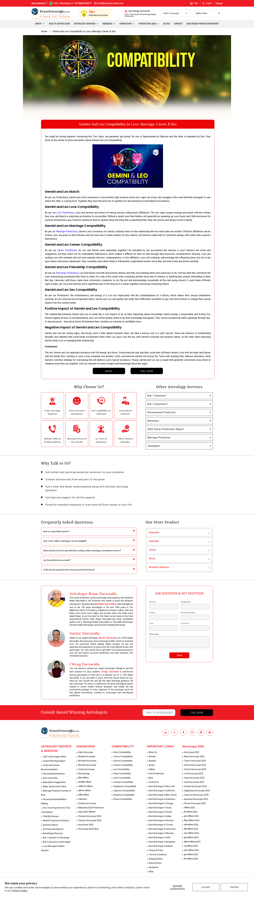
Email (109, 371)
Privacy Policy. (20, 890)
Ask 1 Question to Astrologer (56, 837)
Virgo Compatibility (122, 773)
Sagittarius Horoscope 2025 (197, 790)
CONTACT (178, 23)
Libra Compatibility (122, 778)
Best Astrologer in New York (162, 786)
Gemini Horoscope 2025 (195, 765)
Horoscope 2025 (191, 752)
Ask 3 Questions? (157, 404)
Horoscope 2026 (85, 824)
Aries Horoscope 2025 (194, 756)
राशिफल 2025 (189, 807)
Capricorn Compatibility (124, 790)
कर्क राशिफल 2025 (191, 824)
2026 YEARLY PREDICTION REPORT (202, 23)
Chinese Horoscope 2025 (89, 816)
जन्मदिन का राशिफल (85, 786)
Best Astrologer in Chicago (161, 803)
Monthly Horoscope (87, 765)
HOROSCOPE (126, 23)
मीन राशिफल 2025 (191, 859)
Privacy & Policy (156, 850)
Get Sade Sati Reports (53, 829)
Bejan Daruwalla (106, 604)
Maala (152, 558)
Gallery (152, 769)
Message (154, 634)
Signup (219, 3)
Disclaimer (153, 867)
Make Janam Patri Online (54, 786)
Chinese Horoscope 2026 (89, 820)
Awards (152, 761)
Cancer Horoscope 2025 (195, 769)
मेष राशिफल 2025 (191, 812)
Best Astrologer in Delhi (159, 837)
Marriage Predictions (67, 231)
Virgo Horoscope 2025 (194, 778)
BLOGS (166, 23)
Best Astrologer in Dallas (160, 816)
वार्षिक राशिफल (83, 795)
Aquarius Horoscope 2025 (196, 799)
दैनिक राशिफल (83, 778)
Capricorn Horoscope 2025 (196, 795)
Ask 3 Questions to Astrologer (57, 842)
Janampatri (153, 446)
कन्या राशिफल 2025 (191, 833)
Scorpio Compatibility (123, 782)
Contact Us (154, 782)
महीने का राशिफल (84, 790)
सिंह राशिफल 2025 (191, 829)
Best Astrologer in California (162, 790)
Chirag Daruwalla (110, 671)
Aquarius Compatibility (123, 795)
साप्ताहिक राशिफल (84, 782)
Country (185, 623)
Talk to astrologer (159, 712)
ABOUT (38, 23)
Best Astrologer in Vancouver (162, 829)
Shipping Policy (156, 859)
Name (152, 602)
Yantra (152, 550)
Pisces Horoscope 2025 (195, 803)
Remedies (153, 420)
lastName (186, 602)
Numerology (84, 773)
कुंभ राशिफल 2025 (191, 854)
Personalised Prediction (161, 412)
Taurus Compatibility (123, 756)
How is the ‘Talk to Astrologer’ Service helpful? (64, 541)
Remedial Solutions (159, 567)
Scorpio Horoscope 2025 (195, 786)
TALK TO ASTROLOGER (59, 23)
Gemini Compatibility (123, 761)
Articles (152, 756)
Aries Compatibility (122, 752)
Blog (151, 778)
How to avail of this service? (56, 531)
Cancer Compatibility (123, 765)
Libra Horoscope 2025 (194, 782)
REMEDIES (107, 23)
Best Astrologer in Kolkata (161, 846)
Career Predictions (67, 250)
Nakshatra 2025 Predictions (91, 807)
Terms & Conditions (158, 854)
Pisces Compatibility (122, 799)
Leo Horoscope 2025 (193, 773)
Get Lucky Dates (50, 778)
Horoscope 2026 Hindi (88, 829)
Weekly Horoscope (86, 756)
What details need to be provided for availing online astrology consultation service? (82, 550)
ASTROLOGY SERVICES (85, 23)
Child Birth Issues (51, 816)
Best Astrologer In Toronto (161, 824)
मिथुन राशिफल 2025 (191, 820)
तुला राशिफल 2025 (191, 837)
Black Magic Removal (53, 833)
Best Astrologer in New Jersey (163, 795)
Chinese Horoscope (87, 803)
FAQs (151, 871)
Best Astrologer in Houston (161, 820)
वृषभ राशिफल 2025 (191, 816)
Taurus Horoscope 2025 (195, 761)
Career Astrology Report (54, 761)
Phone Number (188, 613)
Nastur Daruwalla (107, 637)
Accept (206, 887)
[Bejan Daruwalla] (50, 13)
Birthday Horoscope (87, 761)
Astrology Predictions (67, 273)
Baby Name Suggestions (54, 782)
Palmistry (82, 799)
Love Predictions (65, 212)
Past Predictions (156, 773)
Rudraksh (154, 541)
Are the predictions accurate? (57, 560)
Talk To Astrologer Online (54, 756)
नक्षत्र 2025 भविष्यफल (86, 812)
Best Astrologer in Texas (160, 807)
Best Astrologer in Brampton (162, 799)
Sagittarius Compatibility (124, 786)
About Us (153, 752)
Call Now (146, 371)
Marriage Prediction (158, 437)
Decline (234, 887)
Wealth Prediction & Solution (56, 820)
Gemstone (154, 532)
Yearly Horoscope (86, 769)
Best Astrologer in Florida (160, 812)
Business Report (50, 825)
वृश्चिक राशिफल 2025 (192, 842)
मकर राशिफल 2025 (191, 850)
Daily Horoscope (85, 752)
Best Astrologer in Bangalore (162, 842)
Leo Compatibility (121, 769)
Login (208, 3)
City (151, 623)
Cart (196, 3)
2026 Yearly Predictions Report (165, 429)
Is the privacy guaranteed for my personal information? (69, 570)
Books (151, 765)
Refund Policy (155, 863)
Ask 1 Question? (156, 395)
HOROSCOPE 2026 (147, 23)
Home (44, 31)
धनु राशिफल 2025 (191, 846)
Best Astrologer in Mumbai (161, 833)
